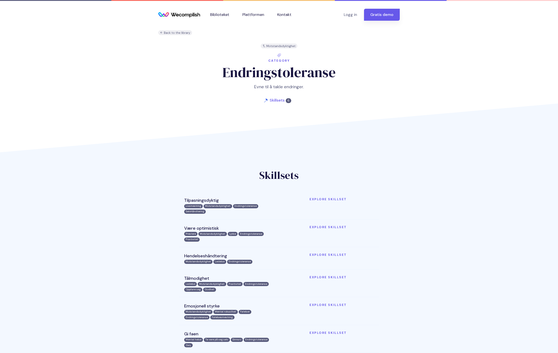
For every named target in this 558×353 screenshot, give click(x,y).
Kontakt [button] (284, 14)
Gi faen (191, 334)
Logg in (350, 14)
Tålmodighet (196, 278)
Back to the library (176, 33)
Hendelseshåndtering (205, 256)
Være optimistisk (201, 228)
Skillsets (279, 100)
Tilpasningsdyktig (201, 200)
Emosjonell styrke (202, 306)
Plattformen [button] (253, 14)
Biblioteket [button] (219, 14)
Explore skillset (328, 199)
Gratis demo (381, 14)
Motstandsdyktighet (280, 46)
